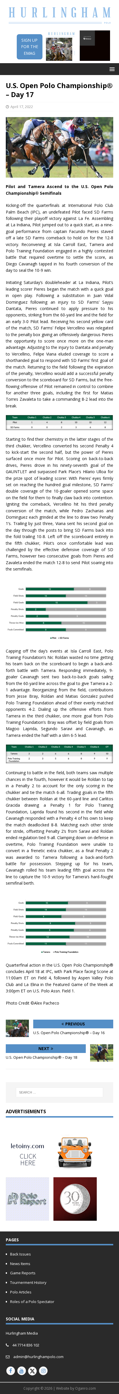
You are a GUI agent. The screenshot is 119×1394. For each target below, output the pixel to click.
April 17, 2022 (21, 106)
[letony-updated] (27, 1169)
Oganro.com (85, 1388)
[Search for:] (59, 1092)
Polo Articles (20, 1292)
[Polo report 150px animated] (27, 1217)
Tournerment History (28, 1282)
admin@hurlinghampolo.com (38, 1356)
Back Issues (20, 1254)
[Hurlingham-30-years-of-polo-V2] (75, 1217)
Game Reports (23, 1272)
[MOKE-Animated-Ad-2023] (75, 1169)
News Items (20, 1263)
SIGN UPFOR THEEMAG (29, 46)
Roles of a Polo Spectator (32, 1301)
